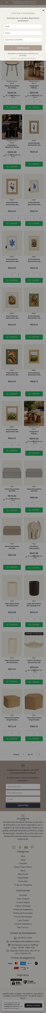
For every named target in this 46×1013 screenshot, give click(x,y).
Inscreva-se (23, 48)
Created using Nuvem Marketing (23, 59)
